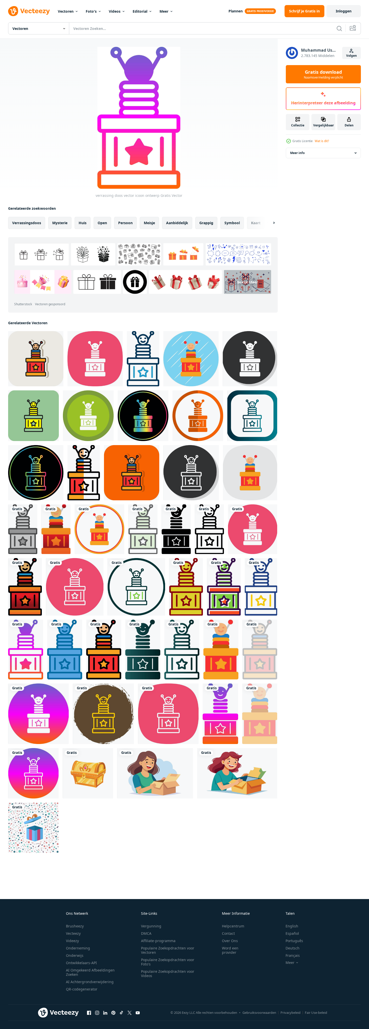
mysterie (59, 222)
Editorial (140, 11)
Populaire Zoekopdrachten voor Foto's (167, 961)
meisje (149, 222)
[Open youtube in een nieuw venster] (138, 1013)
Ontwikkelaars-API (81, 962)
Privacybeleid (290, 1012)
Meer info (297, 153)
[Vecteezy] (29, 11)
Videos (114, 11)
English (292, 926)
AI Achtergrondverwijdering (90, 981)
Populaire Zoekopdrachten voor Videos (167, 973)
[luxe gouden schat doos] (88, 773)
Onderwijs (74, 955)
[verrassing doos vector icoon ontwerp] (35, 358)
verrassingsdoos (26, 222)
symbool (232, 222)
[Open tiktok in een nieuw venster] (121, 1013)
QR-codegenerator (81, 989)
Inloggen (344, 11)
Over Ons (230, 940)
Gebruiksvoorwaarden (259, 1012)
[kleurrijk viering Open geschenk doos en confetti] (33, 828)
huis (82, 222)
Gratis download (323, 74)
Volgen (351, 55)
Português (294, 940)
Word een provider (230, 950)
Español (292, 933)
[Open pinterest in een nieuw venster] (113, 1013)
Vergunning (151, 926)
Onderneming (78, 948)
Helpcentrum (233, 926)
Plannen (236, 11)
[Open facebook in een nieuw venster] (89, 1013)
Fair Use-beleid (316, 1012)
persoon (125, 222)
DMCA (146, 933)
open (102, 222)
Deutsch (293, 948)
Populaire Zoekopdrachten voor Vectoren (167, 950)
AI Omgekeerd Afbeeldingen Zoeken (90, 972)
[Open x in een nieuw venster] (130, 1013)
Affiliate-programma (158, 940)
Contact (228, 933)
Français (293, 955)
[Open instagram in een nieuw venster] (97, 1013)
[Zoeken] (339, 28)
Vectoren (66, 11)
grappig (206, 222)
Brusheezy (75, 926)
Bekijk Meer (247, 281)
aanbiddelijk (177, 222)
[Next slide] (269, 223)
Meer (164, 11)
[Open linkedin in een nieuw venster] (105, 1013)
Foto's (91, 11)
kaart (255, 222)
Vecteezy (73, 933)
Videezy (72, 940)
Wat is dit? (322, 141)
